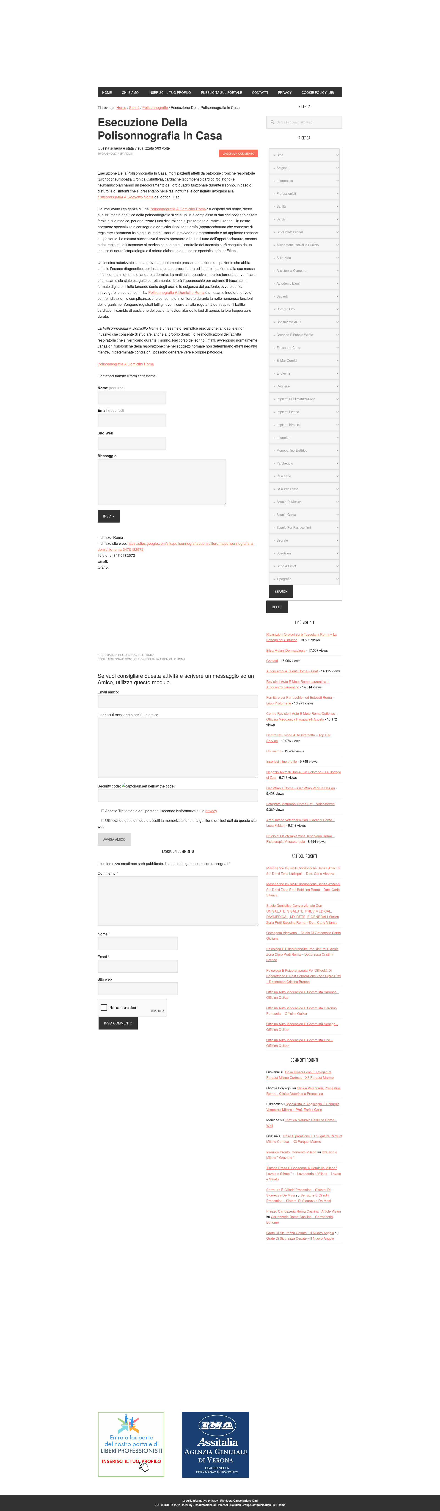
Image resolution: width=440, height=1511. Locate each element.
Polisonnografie (131, 655)
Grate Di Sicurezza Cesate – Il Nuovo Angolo (300, 1232)
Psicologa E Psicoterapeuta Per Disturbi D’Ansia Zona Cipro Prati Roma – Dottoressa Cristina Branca (302, 954)
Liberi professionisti (129, 25)
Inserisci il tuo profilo (281, 761)
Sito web (105, 979)
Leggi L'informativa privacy (200, 1500)
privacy (211, 810)
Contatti (272, 660)
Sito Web (105, 433)
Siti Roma (279, 1505)
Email (111, 410)
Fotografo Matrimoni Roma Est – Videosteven (300, 803)
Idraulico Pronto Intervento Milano (291, 1151)
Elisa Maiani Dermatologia (285, 650)
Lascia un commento (238, 153)
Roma (150, 655)
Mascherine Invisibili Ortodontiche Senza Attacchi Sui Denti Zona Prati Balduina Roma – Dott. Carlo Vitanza (303, 889)
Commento (108, 873)
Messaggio (107, 455)
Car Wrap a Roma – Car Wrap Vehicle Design (300, 787)
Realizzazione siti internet (211, 1505)
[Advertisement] (266, 48)
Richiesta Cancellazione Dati (239, 1500)
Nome (111, 387)
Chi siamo (273, 751)
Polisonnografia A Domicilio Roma (126, 197)
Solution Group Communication (250, 1505)
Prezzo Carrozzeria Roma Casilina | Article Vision (303, 1211)
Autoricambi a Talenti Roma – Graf (292, 670)
